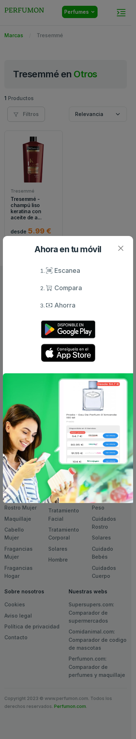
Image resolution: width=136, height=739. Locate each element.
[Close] (120, 248)
